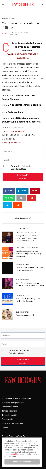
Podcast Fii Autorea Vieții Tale (14, 436)
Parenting (20, 248)
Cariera (19, 232)
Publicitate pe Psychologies (13, 402)
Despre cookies (8, 419)
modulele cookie (11, 454)
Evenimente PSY (8, 18)
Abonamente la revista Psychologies (16, 398)
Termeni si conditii (9, 415)
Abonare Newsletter (10, 406)
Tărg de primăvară (9, 410)
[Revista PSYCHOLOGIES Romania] (23, 4)
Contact (5, 427)
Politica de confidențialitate (12, 423)
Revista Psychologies (20, 33)
